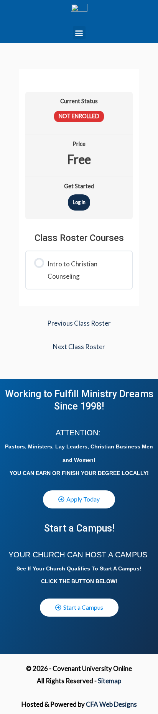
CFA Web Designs (111, 704)
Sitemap (109, 681)
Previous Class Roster (79, 323)
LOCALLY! (135, 473)
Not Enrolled (79, 116)
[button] (79, 32)
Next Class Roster (79, 347)
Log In (79, 202)
